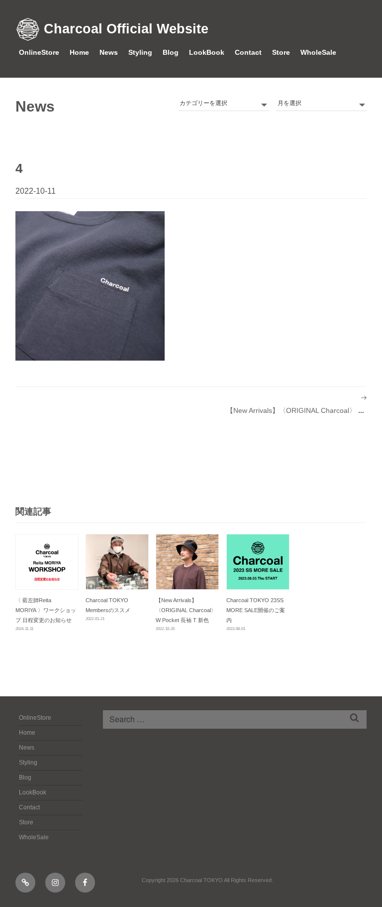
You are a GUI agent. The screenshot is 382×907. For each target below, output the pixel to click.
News (108, 52)
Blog (171, 52)
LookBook (206, 52)
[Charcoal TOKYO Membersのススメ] (117, 562)
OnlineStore (39, 52)
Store (281, 52)
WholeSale (318, 52)
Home (79, 52)
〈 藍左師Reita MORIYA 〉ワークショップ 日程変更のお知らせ (45, 610)
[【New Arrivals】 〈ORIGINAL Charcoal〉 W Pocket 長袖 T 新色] (187, 562)
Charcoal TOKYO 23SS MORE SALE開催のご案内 (255, 610)
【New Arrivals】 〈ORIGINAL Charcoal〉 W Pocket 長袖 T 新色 (186, 610)
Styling (140, 52)
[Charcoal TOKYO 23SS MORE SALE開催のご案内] (257, 562)
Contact (248, 52)
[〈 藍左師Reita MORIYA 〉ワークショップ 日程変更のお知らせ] (47, 562)
